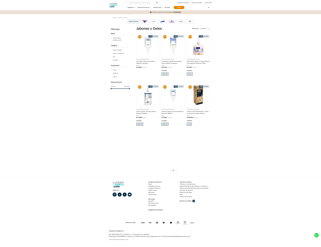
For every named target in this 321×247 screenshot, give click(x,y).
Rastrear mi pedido (197, 2)
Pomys (181, 21)
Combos (115, 60)
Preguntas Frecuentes (155, 210)
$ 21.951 (113, 86)
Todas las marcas (133, 21)
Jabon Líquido (117, 50)
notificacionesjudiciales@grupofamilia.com (176, 236)
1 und (114, 70)
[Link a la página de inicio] (114, 18)
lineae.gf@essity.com (154, 236)
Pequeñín (172, 21)
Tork (190, 21)
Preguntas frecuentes (183, 2)
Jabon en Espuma (118, 53)
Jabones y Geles (122, 17)
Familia (163, 21)
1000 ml (115, 73)
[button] (143, 2)
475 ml (115, 76)
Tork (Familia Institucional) (117, 39)
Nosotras (145, 21)
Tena (154, 21)
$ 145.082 (126, 86)
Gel (114, 56)
